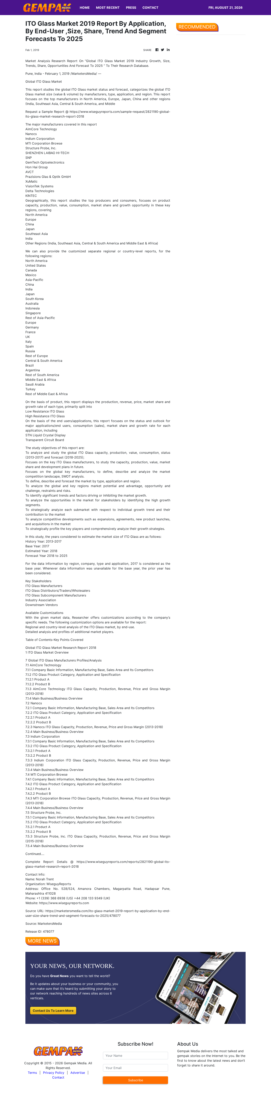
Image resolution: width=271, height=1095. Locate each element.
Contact (58, 1077)
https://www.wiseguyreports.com (64, 903)
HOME (85, 8)
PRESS (131, 8)
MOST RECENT (108, 8)
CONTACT (150, 8)
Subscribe (135, 1080)
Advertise (77, 1073)
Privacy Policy (53, 1073)
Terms (32, 1073)
